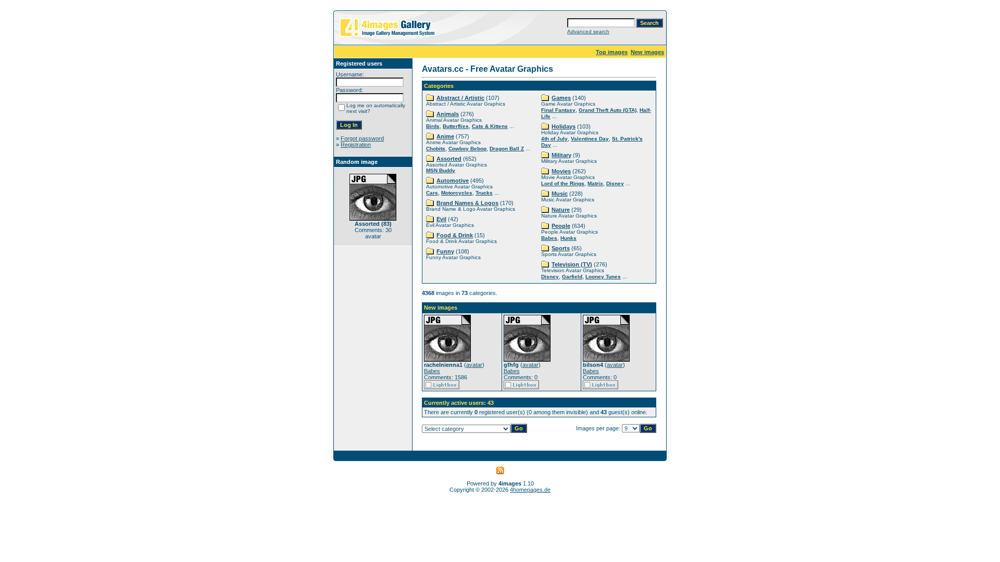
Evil (441, 219)
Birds (433, 126)
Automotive (452, 180)
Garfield (572, 276)
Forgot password (362, 138)
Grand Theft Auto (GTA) (607, 110)
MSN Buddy (440, 170)
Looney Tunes (603, 276)
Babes (549, 238)
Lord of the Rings (562, 183)
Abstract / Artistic (460, 98)
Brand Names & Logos (467, 203)
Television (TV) (572, 264)
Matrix (595, 183)
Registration (356, 145)
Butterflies (456, 126)
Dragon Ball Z (507, 148)
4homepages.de (530, 490)
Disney (615, 183)
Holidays (564, 126)
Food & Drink (454, 235)
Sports (561, 248)
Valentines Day (590, 139)
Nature (561, 210)
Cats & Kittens (490, 126)
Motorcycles (456, 193)
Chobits (435, 148)
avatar (474, 365)
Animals (447, 114)
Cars (432, 193)
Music (560, 193)
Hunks (568, 238)
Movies (561, 171)
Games (561, 98)
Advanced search (588, 31)
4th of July (554, 139)
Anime (445, 136)
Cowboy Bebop (467, 148)
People (561, 226)
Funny (445, 251)
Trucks (484, 193)
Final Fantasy (558, 110)
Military (561, 155)
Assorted (448, 159)
